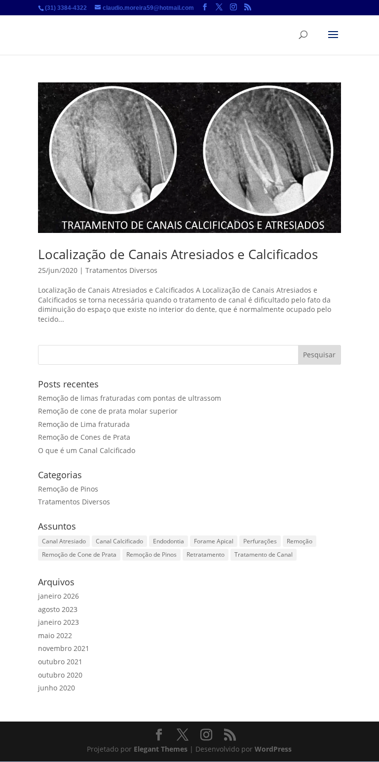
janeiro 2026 (58, 596)
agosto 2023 (57, 609)
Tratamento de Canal (263, 554)
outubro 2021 (60, 661)
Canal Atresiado (64, 541)
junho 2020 (56, 687)
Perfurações (260, 541)
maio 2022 (55, 635)
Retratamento (206, 554)
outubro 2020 (60, 675)
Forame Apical (213, 541)
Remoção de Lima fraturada (84, 424)
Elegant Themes (161, 749)
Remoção (299, 541)
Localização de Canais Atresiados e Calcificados (178, 254)
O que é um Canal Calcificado (86, 450)
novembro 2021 (63, 648)
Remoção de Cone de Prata (79, 554)
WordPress (273, 749)
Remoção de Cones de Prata (84, 437)
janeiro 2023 (58, 622)
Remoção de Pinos (68, 489)
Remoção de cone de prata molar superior (108, 411)
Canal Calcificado (119, 541)
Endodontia (168, 541)
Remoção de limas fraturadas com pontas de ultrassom (129, 398)
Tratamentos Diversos (121, 270)
